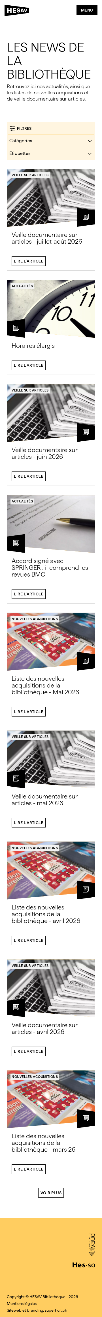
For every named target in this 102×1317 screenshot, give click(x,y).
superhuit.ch (56, 1310)
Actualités (22, 286)
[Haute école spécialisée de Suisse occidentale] (84, 1264)
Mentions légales (22, 1303)
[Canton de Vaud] (91, 1245)
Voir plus (51, 1193)
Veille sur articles (30, 175)
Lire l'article (28, 261)
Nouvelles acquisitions (35, 619)
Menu (87, 10)
